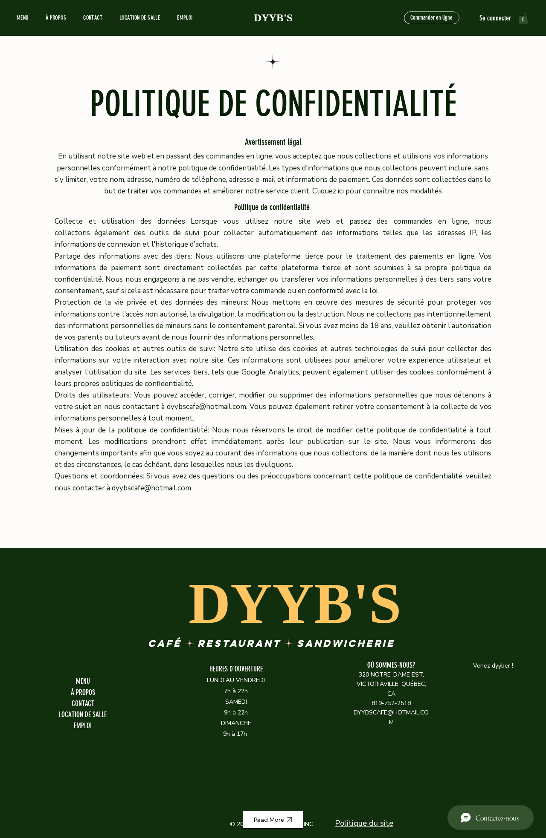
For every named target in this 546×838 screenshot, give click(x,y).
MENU (83, 681)
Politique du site (364, 823)
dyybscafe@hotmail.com (206, 407)
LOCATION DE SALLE (83, 714)
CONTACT (83, 703)
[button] (523, 17)
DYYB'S (273, 17)
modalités (426, 191)
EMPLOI (83, 725)
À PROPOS (83, 692)
